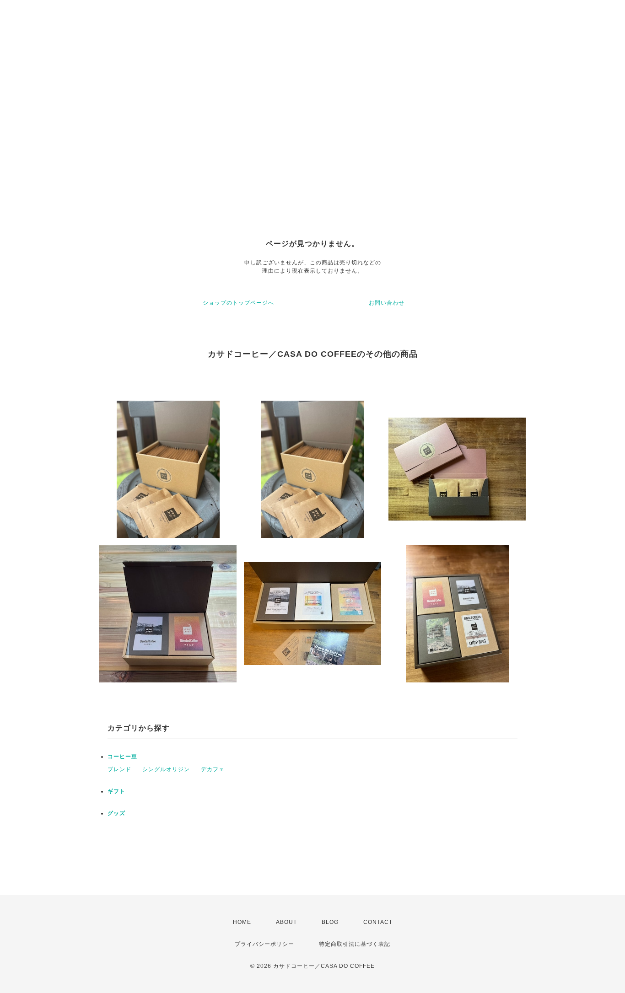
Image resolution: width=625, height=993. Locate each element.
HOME (242, 922)
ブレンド (119, 769)
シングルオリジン (166, 769)
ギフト (116, 791)
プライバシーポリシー (264, 944)
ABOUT (286, 922)
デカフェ (213, 769)
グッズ (116, 813)
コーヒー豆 (122, 756)
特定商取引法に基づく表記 (354, 944)
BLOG (330, 922)
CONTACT (378, 922)
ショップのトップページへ (238, 303)
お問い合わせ (386, 303)
